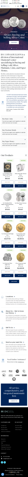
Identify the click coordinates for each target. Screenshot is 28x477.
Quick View (7, 182)
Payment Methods (5, 445)
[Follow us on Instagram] (5, 462)
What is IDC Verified (5, 449)
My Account (4, 427)
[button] (11, 48)
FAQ (2, 443)
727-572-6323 (5, 3)
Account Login (18, 425)
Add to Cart (7, 185)
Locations (3, 441)
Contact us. (21, 362)
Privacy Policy (4, 429)
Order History (18, 429)
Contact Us (14, 401)
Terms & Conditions (5, 431)
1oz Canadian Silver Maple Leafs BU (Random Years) (7, 204)
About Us (3, 439)
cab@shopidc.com (7, 458)
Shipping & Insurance (6, 447)
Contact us (3, 425)
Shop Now (14, 42)
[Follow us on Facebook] (2, 462)
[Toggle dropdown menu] (26, 155)
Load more (14, 281)
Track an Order (18, 427)
